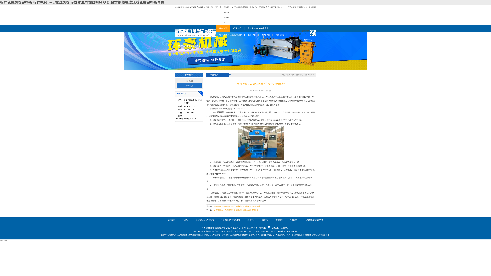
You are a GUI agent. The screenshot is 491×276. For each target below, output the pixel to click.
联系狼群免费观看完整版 (297, 7)
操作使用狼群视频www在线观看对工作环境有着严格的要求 (237, 206)
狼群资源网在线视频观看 (241, 7)
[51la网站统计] (269, 228)
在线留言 (294, 39)
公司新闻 (189, 81)
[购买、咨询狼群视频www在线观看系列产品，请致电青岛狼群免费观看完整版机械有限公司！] (195, 36)
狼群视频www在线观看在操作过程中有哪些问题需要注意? (236, 210)
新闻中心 (266, 35)
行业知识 (189, 86)
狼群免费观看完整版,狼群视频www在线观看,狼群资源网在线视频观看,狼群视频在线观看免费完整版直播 (82, 2)
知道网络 (284, 228)
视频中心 (308, 39)
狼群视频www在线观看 (257, 28)
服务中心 (252, 35)
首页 (292, 75)
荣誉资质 (280, 35)
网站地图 (312, 7)
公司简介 (237, 28)
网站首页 (223, 28)
